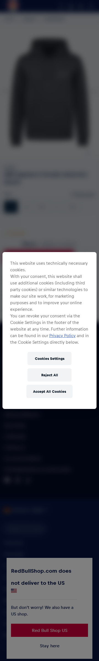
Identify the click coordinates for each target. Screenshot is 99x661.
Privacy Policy (62, 335)
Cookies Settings (49, 358)
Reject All (49, 374)
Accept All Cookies (49, 391)
